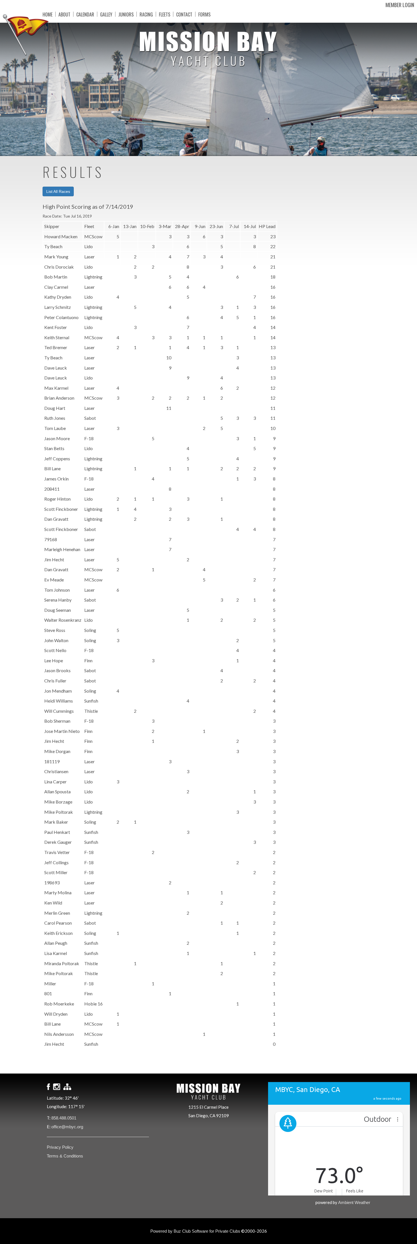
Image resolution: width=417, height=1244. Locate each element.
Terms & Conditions (65, 1156)
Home (47, 14)
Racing (146, 14)
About (64, 14)
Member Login (400, 5)
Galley (106, 14)
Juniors (126, 14)
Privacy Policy (60, 1147)
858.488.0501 (63, 1118)
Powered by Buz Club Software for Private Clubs (195, 1231)
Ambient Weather (354, 1202)
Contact (184, 14)
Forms (204, 14)
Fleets (164, 14)
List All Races (58, 191)
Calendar (85, 14)
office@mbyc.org (67, 1126)
